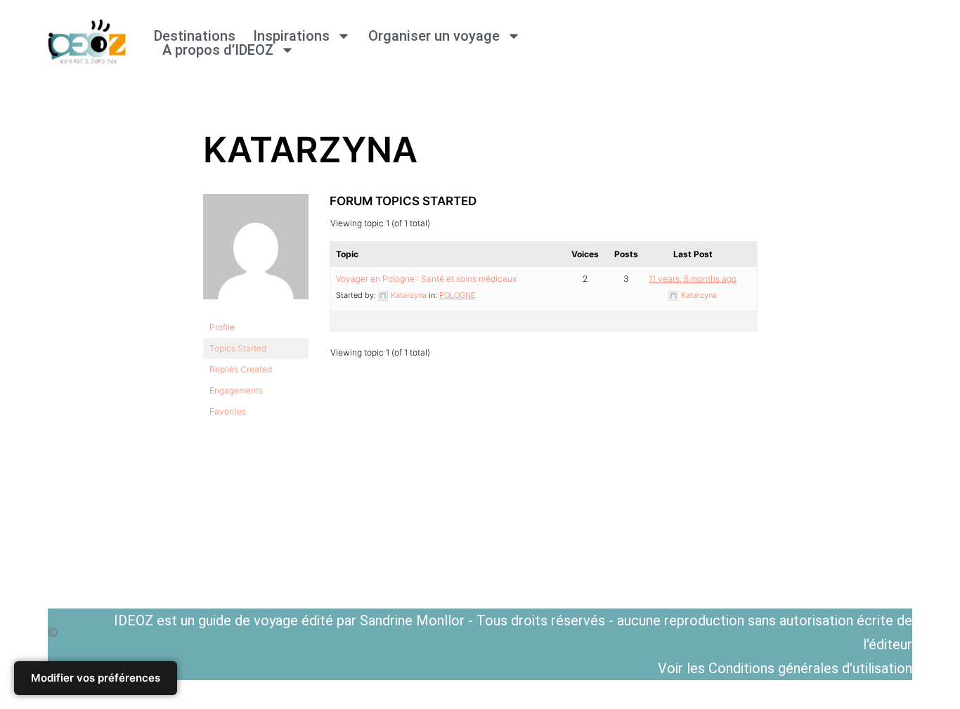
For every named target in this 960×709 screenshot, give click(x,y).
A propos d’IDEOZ (217, 50)
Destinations (194, 36)
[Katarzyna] (256, 310)
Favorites (227, 411)
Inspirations (291, 36)
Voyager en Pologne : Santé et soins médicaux (426, 278)
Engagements (236, 390)
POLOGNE (457, 295)
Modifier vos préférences (95, 677)
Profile (222, 327)
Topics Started (237, 348)
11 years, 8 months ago (693, 278)
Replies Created (240, 369)
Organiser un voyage (434, 36)
